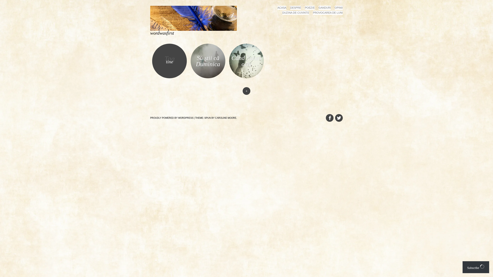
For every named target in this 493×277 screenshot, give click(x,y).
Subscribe (473, 267)
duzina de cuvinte (295, 12)
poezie (310, 7)
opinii (339, 7)
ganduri (325, 7)
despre (295, 7)
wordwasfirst (162, 33)
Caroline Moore (225, 118)
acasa (282, 7)
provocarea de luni (328, 12)
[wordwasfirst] (195, 18)
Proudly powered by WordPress (171, 118)
